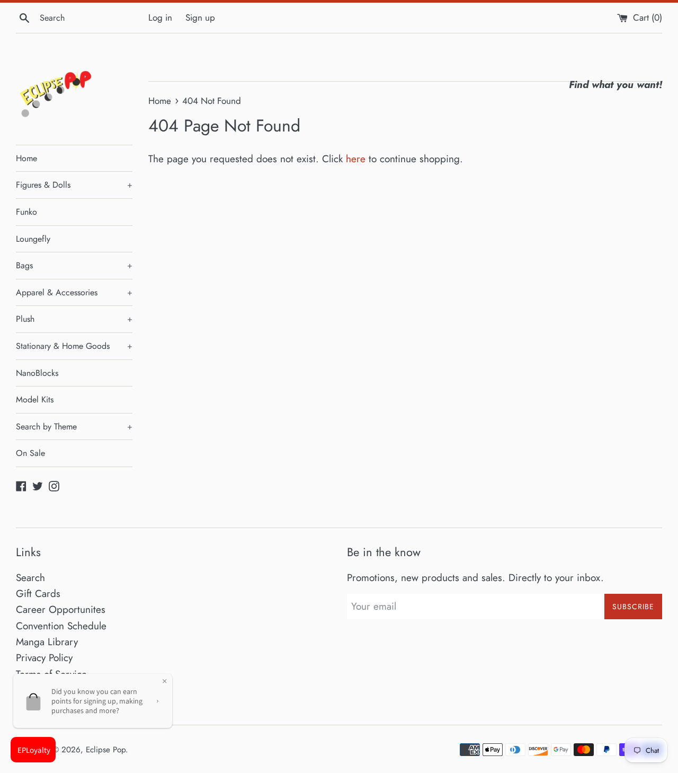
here (355, 159)
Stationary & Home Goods (74, 346)
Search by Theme (74, 426)
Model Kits (34, 399)
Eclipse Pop (106, 750)
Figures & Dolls (74, 185)
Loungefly (33, 239)
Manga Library (47, 642)
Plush (74, 319)
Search (30, 577)
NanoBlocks (37, 373)
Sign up (200, 17)
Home (26, 158)
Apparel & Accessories (74, 292)
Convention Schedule (61, 626)
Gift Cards (38, 593)
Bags (74, 265)
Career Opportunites (60, 609)
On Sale (30, 453)
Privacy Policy (44, 658)
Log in (160, 17)
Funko (26, 212)
